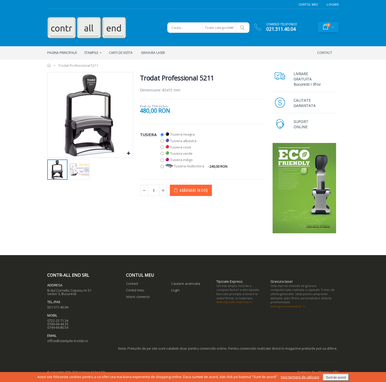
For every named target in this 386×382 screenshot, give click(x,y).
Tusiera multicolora (200, 166)
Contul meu (135, 290)
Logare (333, 4)
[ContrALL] (86, 27)
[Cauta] (242, 28)
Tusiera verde (181, 153)
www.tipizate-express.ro (234, 302)
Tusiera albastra (183, 140)
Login (175, 290)
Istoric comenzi (138, 296)
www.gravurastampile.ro (287, 306)
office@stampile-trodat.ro (67, 340)
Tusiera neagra (182, 134)
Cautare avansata (185, 283)
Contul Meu (308, 4)
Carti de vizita (121, 52)
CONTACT (324, 52)
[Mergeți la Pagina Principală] (49, 65)
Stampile (91, 52)
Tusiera (148, 134)
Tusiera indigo (181, 159)
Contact (132, 283)
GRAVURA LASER (153, 52)
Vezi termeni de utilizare (300, 377)
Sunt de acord (336, 377)
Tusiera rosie (180, 147)
